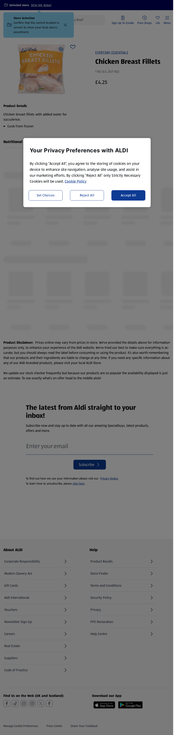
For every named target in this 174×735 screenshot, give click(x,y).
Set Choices (46, 195)
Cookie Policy (76, 181)
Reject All (87, 195)
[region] (87, 172)
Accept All (128, 195)
